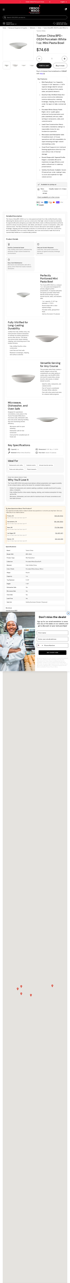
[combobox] (40, 645)
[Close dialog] (68, 613)
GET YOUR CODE (52, 652)
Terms (56, 667)
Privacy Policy (49, 667)
